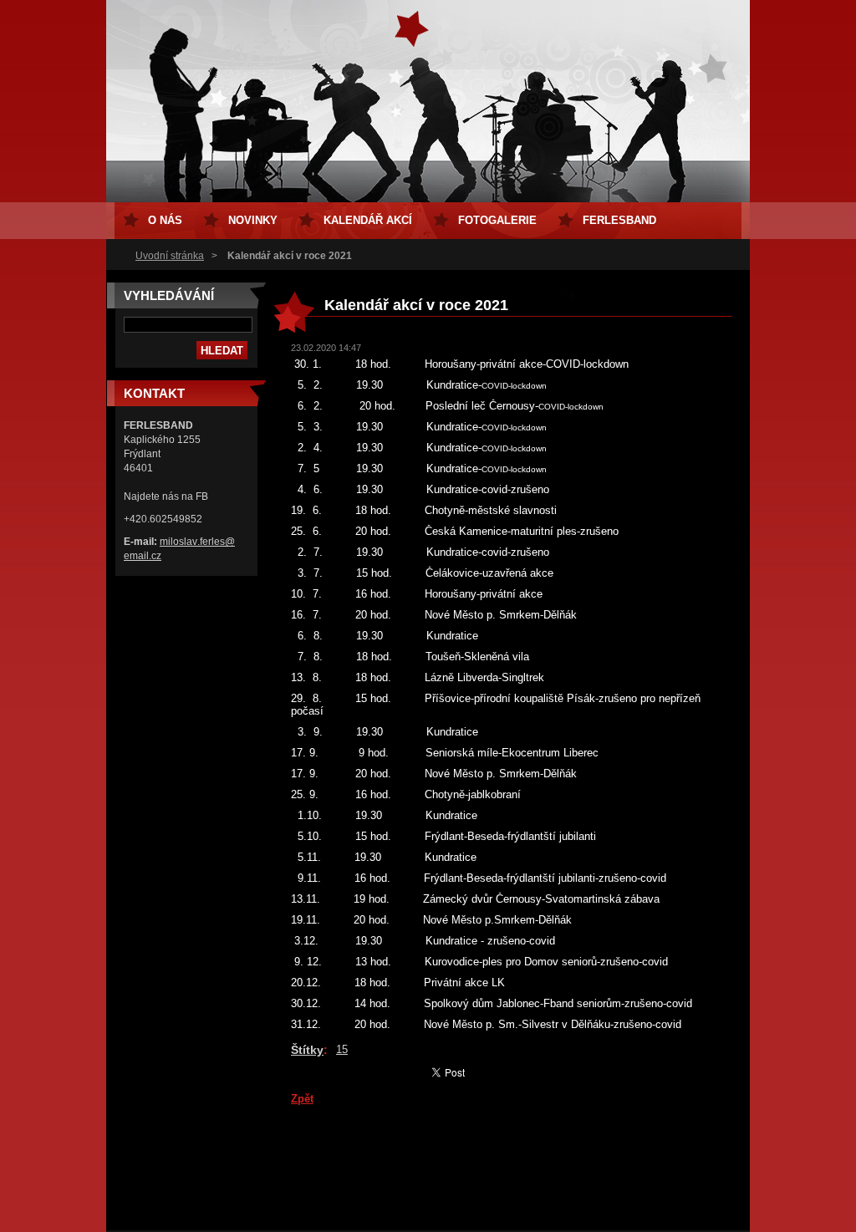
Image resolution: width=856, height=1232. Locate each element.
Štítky (307, 1049)
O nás (165, 220)
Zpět (302, 1098)
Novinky (253, 220)
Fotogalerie (497, 220)
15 (342, 1049)
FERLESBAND (619, 220)
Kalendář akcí (368, 220)
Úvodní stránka (169, 256)
